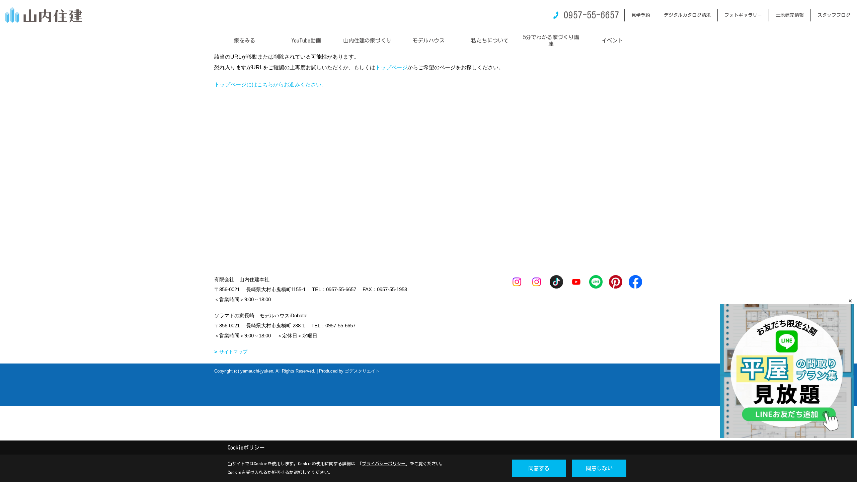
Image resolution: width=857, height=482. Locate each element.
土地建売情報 (790, 15)
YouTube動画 (306, 40)
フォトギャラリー (743, 15)
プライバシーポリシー (383, 464)
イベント (612, 40)
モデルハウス (428, 40)
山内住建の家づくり (367, 40)
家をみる (244, 40)
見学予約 (640, 15)
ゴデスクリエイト (362, 371)
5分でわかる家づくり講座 (551, 40)
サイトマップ (233, 351)
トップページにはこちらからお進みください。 (270, 84)
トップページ (391, 67)
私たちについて (490, 40)
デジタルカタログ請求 (687, 15)
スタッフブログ (833, 15)
